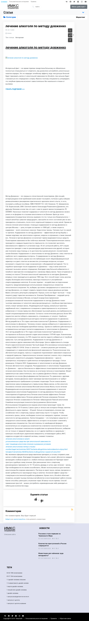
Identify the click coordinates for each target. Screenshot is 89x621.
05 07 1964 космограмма (14, 576)
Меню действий (78, 7)
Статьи (8, 12)
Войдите (8, 519)
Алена (9, 33)
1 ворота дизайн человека (15, 586)
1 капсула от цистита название (16, 603)
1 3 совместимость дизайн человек (18, 583)
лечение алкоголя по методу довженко (36, 47)
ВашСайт (19, 618)
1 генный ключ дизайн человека (17, 590)
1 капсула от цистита (13, 600)
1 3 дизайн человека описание (16, 579)
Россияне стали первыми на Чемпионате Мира (49, 535)
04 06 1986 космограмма (14, 573)
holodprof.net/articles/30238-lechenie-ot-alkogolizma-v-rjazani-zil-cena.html (33, 452)
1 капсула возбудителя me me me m (18, 596)
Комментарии (13, 511)
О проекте (4, 1)
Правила (33, 1)
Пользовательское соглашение (19, 1)
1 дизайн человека (12, 593)
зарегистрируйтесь (19, 519)
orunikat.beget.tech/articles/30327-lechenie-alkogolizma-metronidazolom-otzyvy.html (36, 449)
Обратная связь (65, 618)
